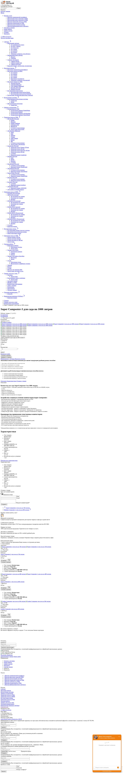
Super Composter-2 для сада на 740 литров (12, 554)
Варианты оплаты (20, 359)
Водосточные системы (7, 692)
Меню (2, 13)
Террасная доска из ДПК (8, 695)
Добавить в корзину (6, 357)
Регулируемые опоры (7, 698)
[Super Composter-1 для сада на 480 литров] (26, 574)
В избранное (4, 316)
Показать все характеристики (9, 460)
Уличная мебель (5, 701)
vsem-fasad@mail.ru (6, 719)
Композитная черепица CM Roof (10, 705)
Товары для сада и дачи (7, 702)
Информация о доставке (8, 359)
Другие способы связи (7, 38)
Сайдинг (3, 689)
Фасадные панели (6, 690)
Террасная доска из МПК (8, 696)
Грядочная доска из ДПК (8, 699)
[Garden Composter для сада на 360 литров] (26, 601)
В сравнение (4, 315)
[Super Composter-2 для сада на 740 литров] (26, 546)
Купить (5, 354)
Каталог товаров (5, 11)
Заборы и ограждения (7, 693)
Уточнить (5, 355)
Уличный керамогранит (7, 704)
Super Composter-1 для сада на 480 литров (12, 581)
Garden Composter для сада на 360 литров (12, 609)
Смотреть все (4, 707)
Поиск (18, 8)
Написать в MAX (17, 719)
